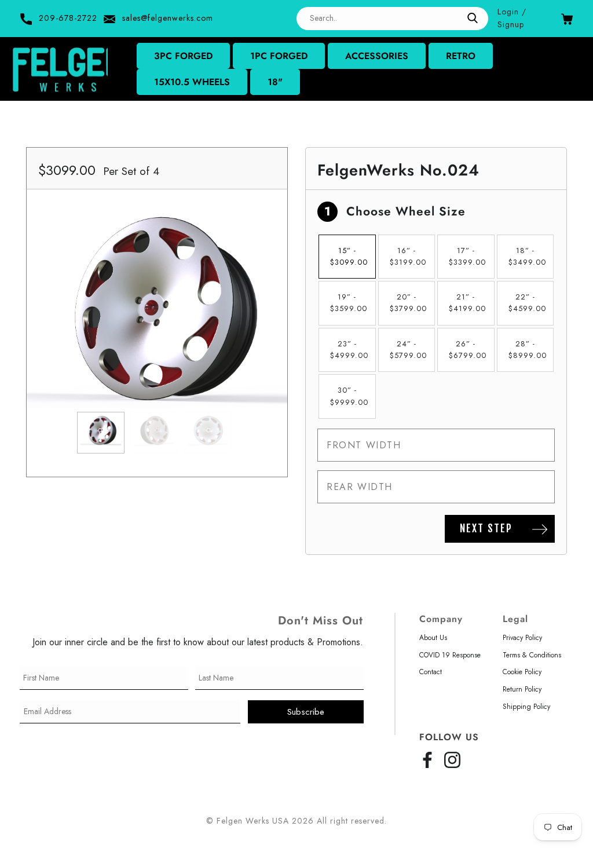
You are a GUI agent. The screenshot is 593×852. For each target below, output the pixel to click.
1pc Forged (279, 56)
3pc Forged (183, 56)
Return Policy (522, 689)
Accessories (376, 56)
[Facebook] (427, 758)
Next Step (486, 528)
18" (275, 82)
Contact (430, 672)
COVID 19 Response (450, 655)
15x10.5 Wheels (192, 82)
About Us (433, 637)
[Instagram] (452, 758)
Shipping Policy (526, 706)
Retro (460, 56)
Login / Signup (511, 18)
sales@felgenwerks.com (167, 18)
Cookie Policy (522, 672)
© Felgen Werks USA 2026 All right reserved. (296, 821)
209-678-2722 (68, 18)
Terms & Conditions (532, 655)
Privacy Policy (522, 637)
